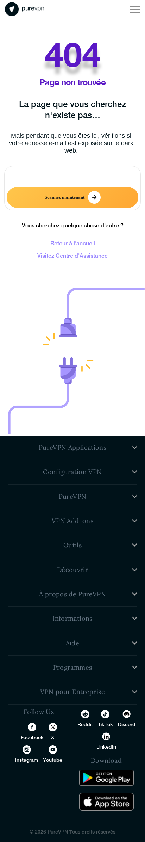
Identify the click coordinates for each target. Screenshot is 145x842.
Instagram (26, 760)
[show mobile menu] (135, 9)
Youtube (52, 760)
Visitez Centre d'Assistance (72, 255)
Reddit (85, 724)
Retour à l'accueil (72, 243)
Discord (126, 724)
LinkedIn (106, 747)
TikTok (105, 724)
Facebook (32, 737)
